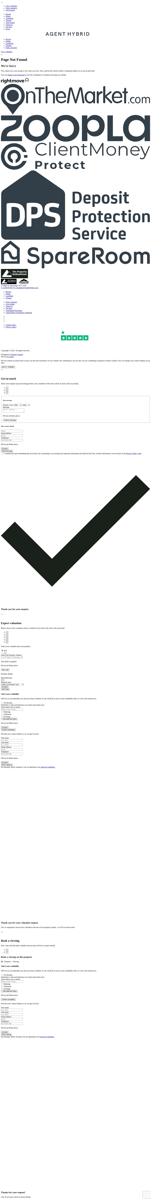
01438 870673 (7, 288)
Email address (6, 433)
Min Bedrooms (6, 678)
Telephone (5, 438)
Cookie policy (11, 325)
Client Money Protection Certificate (19, 313)
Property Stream (17, 355)
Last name (5, 742)
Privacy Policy (131, 454)
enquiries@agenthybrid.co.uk (26, 288)
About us (9, 25)
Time (10, 707)
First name (5, 738)
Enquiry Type (8, 405)
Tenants (8, 21)
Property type (6, 682)
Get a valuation (11, 6)
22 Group (10, 357)
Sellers (8, 16)
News (8, 29)
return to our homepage (16, 75)
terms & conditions (48, 767)
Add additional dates (9, 719)
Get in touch (10, 10)
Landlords (9, 18)
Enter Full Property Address (11, 655)
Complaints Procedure (14, 311)
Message (6, 407)
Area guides (10, 23)
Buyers (8, 14)
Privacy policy (11, 327)
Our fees (9, 27)
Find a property (11, 8)
